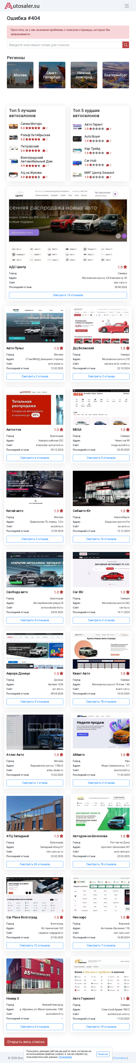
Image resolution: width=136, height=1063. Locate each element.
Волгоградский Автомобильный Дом (36, 159)
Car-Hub (90, 160)
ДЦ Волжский (83, 348)
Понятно (103, 1054)
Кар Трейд (92, 148)
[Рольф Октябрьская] (13, 137)
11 (47, 165)
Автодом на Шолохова (90, 836)
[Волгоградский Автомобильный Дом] (13, 162)
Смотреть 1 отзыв (34, 783)
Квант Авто (81, 673)
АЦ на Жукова (31, 172)
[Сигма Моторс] (13, 126)
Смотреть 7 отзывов (101, 945)
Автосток (13, 429)
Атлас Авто (15, 754)
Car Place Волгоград (21, 917)
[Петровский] (13, 148)
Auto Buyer (92, 136)
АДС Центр (17, 267)
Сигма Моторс (31, 124)
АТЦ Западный (17, 836)
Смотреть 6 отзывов (35, 457)
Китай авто (14, 511)
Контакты (120, 1058)
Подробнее (65, 1057)
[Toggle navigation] (127, 5)
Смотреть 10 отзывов (101, 1026)
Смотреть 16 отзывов (101, 539)
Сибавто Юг (82, 511)
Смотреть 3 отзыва (101, 376)
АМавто (79, 754)
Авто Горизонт (84, 998)
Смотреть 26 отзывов (35, 864)
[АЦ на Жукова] (13, 175)
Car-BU (78, 592)
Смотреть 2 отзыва (35, 376)
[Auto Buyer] (77, 139)
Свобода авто (17, 592)
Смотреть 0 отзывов (35, 1026)
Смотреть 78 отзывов (101, 701)
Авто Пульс (15, 348)
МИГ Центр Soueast (99, 172)
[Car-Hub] (77, 163)
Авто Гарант (93, 124)
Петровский (30, 146)
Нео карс (79, 917)
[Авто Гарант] (77, 126)
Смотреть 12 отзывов (35, 945)
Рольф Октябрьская (35, 135)
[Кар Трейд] (77, 151)
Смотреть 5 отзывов (101, 457)
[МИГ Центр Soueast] (77, 175)
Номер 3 (12, 998)
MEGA (77, 429)
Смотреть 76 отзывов (101, 864)
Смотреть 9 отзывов (35, 620)
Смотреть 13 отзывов (68, 295)
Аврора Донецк (18, 673)
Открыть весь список (25, 1042)
